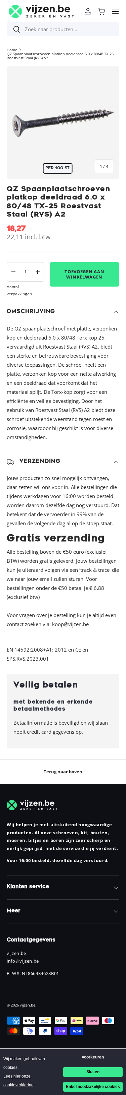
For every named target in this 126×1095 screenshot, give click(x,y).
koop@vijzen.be (70, 624)
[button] (101, 11)
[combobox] (63, 29)
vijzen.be (27, 1005)
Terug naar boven (63, 772)
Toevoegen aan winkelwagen (84, 274)
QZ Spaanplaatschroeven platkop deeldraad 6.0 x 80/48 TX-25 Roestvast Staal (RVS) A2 (60, 56)
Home (12, 50)
